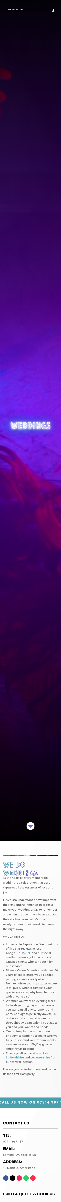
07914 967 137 (13, 1141)
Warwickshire (42, 1053)
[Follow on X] (12, 1178)
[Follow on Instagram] (19, 1178)
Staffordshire (15, 1057)
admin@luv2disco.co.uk (19, 1155)
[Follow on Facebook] (5, 1178)
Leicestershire (40, 1057)
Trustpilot (23, 953)
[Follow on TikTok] (33, 1178)
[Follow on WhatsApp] (26, 1178)
